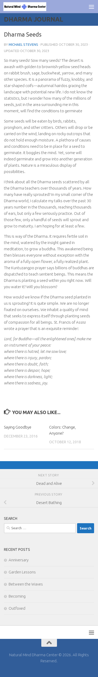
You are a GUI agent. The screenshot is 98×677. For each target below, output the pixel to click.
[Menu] (91, 6)
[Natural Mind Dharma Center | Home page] (31, 6)
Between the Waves (26, 584)
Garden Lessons (22, 572)
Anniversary (18, 560)
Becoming (17, 596)
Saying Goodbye (17, 427)
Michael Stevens (23, 44)
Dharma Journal (33, 19)
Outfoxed (17, 608)
